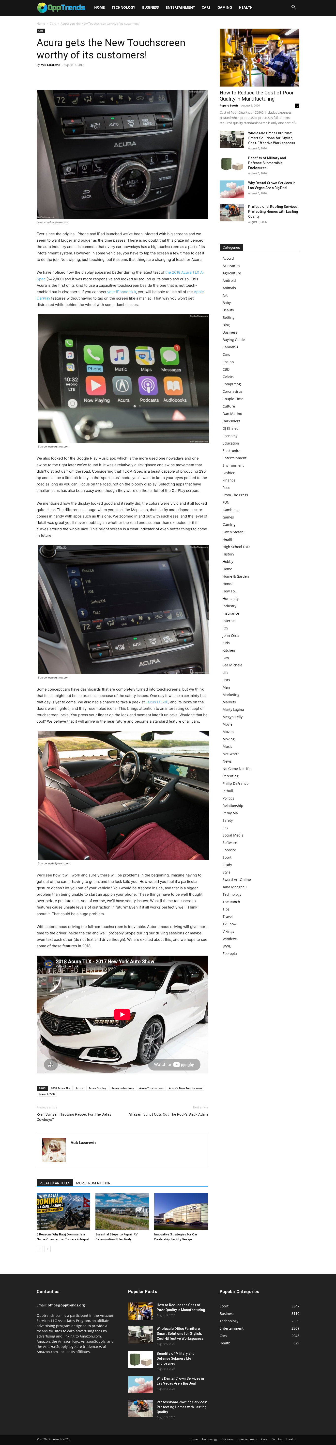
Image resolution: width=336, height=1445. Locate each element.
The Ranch (231, 901)
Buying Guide (234, 339)
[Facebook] (41, 76)
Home (99, 7)
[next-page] (48, 1249)
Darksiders (231, 421)
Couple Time (233, 398)
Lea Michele (232, 665)
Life (226, 672)
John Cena (231, 635)
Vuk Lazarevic (50, 65)
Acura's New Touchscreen (185, 1088)
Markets (229, 702)
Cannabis (230, 347)
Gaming (224, 7)
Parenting (231, 776)
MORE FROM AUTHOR (93, 1183)
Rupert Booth (229, 105)
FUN (226, 502)
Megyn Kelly (233, 716)
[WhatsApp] (75, 76)
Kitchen (229, 650)
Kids (226, 643)
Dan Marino (232, 413)
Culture (229, 406)
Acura (79, 1088)
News (227, 761)
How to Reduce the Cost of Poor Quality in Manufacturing (257, 96)
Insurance (231, 613)
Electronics (232, 450)
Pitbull (228, 790)
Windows (230, 938)
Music (227, 746)
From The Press (235, 495)
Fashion (229, 472)
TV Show (229, 924)
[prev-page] (40, 1249)
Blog (226, 324)
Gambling (231, 509)
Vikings (228, 931)
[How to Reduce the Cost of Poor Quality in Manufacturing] (259, 58)
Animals (229, 287)
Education (231, 443)
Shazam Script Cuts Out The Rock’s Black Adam (168, 1114)
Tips (226, 909)
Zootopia (230, 953)
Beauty (228, 310)
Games (228, 517)
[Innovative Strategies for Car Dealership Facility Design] (181, 1211)
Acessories (231, 265)
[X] (53, 76)
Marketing (231, 694)
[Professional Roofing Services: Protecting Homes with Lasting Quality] (232, 212)
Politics (228, 798)
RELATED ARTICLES (55, 1183)
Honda (228, 583)
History (228, 554)
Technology (123, 7)
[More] (87, 76)
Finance (229, 480)
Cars (206, 7)
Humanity (231, 598)
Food (226, 487)
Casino (228, 361)
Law (226, 657)
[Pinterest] (64, 76)
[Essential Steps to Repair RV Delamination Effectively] (122, 1211)
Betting (228, 317)
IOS (225, 628)
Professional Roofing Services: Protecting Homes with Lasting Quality (273, 211)
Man (226, 687)
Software (230, 842)
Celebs (228, 376)
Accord (228, 258)
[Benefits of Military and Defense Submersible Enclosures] (232, 164)
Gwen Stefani (233, 532)
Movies (228, 731)
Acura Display (97, 1088)
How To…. (230, 591)
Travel (228, 916)
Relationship (233, 805)
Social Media (233, 835)
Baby (227, 302)
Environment (233, 465)
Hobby (228, 561)
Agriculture (232, 273)
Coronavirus (233, 391)
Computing (232, 384)
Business (150, 7)
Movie (227, 724)
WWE (227, 946)
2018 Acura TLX (60, 1088)
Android (229, 280)
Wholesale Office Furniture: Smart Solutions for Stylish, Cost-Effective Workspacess (271, 138)
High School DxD (236, 546)
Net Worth (231, 753)
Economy (230, 435)
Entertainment (180, 7)
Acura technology (122, 1088)
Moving (229, 739)
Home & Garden (236, 576)
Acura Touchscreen (151, 1088)
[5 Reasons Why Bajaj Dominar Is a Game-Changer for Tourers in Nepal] (63, 1211)
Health (246, 7)
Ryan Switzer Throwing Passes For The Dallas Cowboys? (74, 1117)
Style (226, 872)
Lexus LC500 (157, 702)
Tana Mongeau (235, 887)
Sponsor (229, 850)
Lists (226, 680)
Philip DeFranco (235, 783)
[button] (293, 7)
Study (227, 864)
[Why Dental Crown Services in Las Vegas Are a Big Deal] (232, 189)
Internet (229, 620)
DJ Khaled (231, 428)
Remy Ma (230, 813)
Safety (228, 820)
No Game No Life (236, 768)
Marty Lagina (233, 709)
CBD (226, 369)
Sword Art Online (237, 879)
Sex (225, 827)
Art (225, 295)
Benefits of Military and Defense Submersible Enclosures (267, 163)
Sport (227, 857)
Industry (229, 606)
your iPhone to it (121, 291)
